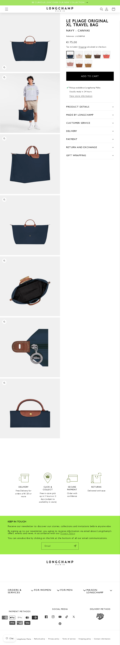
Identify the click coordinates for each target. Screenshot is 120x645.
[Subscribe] (75, 546)
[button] (6, 9)
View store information (80, 96)
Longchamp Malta (24, 639)
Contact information (102, 639)
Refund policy (39, 639)
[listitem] (70, 55)
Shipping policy (85, 639)
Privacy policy (53, 639)
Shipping (82, 47)
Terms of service (68, 639)
